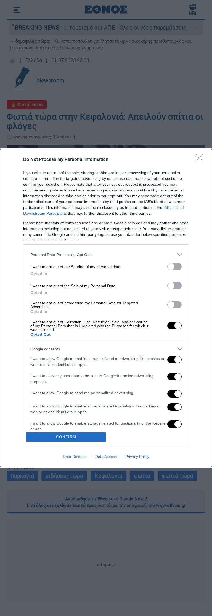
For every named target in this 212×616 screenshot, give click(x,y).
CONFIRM (66, 437)
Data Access (106, 456)
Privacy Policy (137, 456)
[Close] (201, 159)
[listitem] (106, 254)
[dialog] (106, 308)
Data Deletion (75, 456)
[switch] (174, 266)
